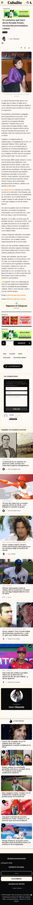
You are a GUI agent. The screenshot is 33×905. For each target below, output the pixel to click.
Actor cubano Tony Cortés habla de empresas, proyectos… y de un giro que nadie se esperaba (16, 633)
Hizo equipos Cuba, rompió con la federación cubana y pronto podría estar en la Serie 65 (16, 795)
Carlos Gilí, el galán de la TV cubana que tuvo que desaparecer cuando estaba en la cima (16, 744)
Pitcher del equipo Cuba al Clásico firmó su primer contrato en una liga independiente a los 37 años (16, 591)
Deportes (9, 501)
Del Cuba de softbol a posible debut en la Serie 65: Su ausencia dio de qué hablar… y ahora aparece (15, 675)
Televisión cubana (19, 357)
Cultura (12, 354)
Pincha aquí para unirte (16, 295)
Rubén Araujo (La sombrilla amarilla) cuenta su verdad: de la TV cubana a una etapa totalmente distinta (16, 770)
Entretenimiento (17, 542)
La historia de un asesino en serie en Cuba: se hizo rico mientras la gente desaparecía (15, 463)
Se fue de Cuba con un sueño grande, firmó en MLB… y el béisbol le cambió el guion (15, 505)
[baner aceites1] (16, 14)
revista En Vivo (9, 190)
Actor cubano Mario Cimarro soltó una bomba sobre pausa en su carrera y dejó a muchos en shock (16, 547)
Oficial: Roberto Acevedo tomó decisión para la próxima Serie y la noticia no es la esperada (16, 842)
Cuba (4, 354)
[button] (2, 2)
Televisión (6, 357)
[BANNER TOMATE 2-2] (16, 320)
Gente (20, 354)
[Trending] (30, 518)
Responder (13, 419)
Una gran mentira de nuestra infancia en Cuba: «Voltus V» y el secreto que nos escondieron (15, 819)
